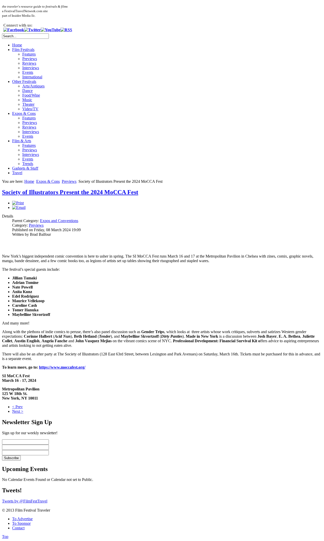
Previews (29, 59)
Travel (17, 173)
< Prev (17, 407)
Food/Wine (31, 95)
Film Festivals (23, 49)
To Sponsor (21, 523)
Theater (28, 104)
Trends (27, 163)
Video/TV (30, 109)
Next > (17, 411)
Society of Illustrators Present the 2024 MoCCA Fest (70, 192)
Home (17, 45)
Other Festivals (24, 81)
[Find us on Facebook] (13, 30)
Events (27, 72)
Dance (27, 90)
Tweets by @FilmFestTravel (24, 501)
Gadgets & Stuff (25, 168)
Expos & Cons (24, 113)
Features (29, 54)
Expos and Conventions (59, 221)
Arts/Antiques (33, 86)
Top (5, 536)
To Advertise (22, 519)
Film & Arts (21, 141)
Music (27, 100)
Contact (18, 528)
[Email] (19, 207)
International (32, 77)
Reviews (29, 63)
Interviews (30, 68)
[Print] (18, 203)
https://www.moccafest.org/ (62, 367)
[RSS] (66, 30)
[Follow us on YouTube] (50, 30)
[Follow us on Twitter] (32, 30)
